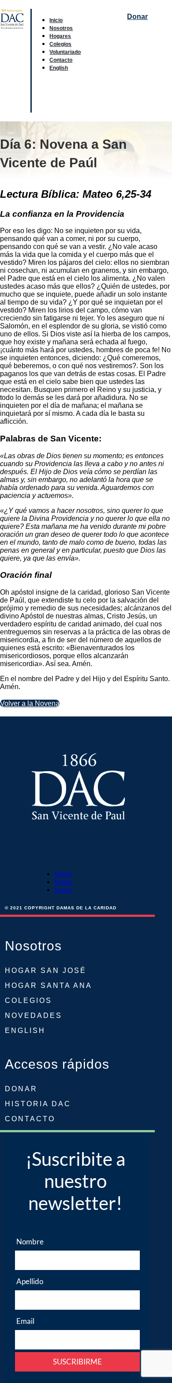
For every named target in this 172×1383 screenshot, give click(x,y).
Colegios (60, 44)
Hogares (60, 36)
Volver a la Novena (30, 703)
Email (25, 1321)
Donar (137, 16)
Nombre (30, 1241)
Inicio (56, 20)
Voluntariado (65, 52)
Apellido (29, 1281)
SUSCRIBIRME (77, 1361)
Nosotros (61, 28)
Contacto (60, 60)
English (58, 68)
